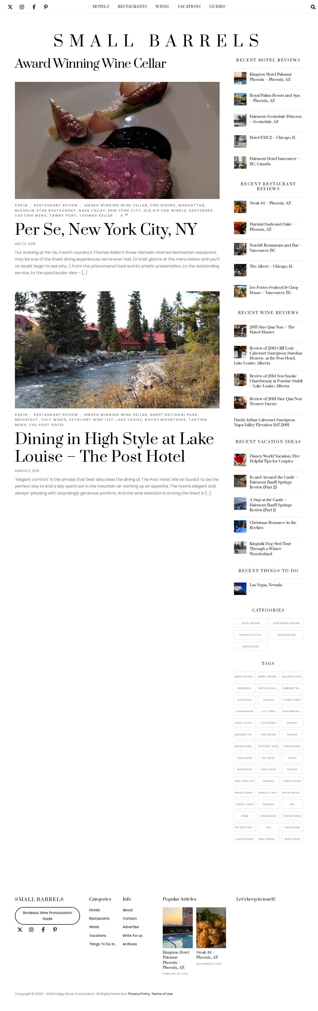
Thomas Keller (96, 215)
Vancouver (292, 827)
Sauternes (201, 210)
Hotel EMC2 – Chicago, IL (273, 137)
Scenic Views (245, 804)
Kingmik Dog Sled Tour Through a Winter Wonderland (270, 548)
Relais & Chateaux (268, 792)
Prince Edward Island (245, 792)
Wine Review (250, 646)
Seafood (268, 804)
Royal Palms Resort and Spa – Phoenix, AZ (275, 98)
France (292, 734)
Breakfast (27, 420)
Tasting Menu (31, 215)
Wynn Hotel (292, 839)
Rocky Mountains (165, 420)
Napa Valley (92, 210)
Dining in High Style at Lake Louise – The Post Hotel (114, 448)
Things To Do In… (250, 634)
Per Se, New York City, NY (106, 230)
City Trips (268, 711)
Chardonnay (244, 711)
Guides (217, 6)
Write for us (132, 935)
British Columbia (268, 688)
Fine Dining (163, 205)
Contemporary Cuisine (292, 711)
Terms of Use (162, 993)
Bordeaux (244, 688)
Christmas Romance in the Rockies (273, 525)
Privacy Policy (139, 993)
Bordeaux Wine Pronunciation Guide (47, 916)
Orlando (268, 781)
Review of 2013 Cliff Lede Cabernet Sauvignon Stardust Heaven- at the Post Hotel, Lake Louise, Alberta (268, 356)
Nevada (292, 769)
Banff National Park (174, 415)
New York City (124, 210)
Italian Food (292, 746)
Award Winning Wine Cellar (116, 205)
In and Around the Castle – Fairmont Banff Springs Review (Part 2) (274, 482)
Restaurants (132, 6)
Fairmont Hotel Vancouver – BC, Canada (275, 161)
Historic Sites (268, 746)
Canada (268, 699)
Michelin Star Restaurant (45, 210)
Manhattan (191, 205)
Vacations (189, 6)
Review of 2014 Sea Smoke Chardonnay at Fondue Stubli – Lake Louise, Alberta (276, 381)
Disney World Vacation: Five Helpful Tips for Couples (275, 459)
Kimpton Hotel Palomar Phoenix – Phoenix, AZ (271, 77)
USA (268, 827)
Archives (130, 944)
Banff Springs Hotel (268, 676)
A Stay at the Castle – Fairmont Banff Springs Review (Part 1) (271, 504)
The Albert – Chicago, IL (271, 266)
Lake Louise (129, 420)
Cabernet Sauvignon (292, 688)
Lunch (292, 757)
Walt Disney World (268, 839)
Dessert (292, 722)
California (244, 699)
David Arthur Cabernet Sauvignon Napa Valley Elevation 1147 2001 (264, 422)
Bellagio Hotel (292, 676)
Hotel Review (250, 623)
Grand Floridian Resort (245, 746)
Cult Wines (54, 420)
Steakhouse (268, 815)
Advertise (131, 927)
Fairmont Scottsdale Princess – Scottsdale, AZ (276, 119)
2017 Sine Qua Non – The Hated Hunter (272, 330)
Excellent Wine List (91, 420)
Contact (130, 918)
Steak (244, 815)
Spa (292, 804)
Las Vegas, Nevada (266, 585)
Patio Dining (292, 781)
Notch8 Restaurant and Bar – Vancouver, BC (276, 248)
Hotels (101, 6)
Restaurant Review (56, 205)
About (128, 910)
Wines (162, 6)
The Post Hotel (46, 425)
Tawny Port (63, 215)
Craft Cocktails (245, 722)
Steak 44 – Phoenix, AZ (270, 203)
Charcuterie (292, 699)
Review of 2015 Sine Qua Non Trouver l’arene (276, 401)
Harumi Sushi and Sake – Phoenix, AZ (272, 227)
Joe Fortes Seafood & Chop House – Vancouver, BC (274, 290)
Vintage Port (245, 839)
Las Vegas (268, 757)
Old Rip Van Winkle (165, 210)
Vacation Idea (286, 634)
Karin (21, 205)
